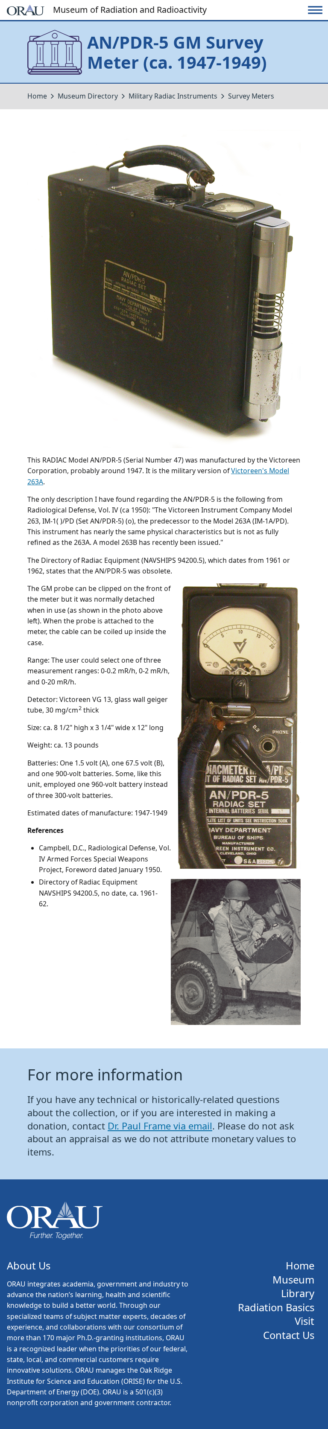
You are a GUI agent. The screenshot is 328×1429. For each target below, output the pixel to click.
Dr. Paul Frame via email (160, 1126)
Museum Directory (88, 96)
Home (37, 96)
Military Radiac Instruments (173, 96)
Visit (304, 1321)
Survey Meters (251, 96)
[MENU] (315, 10)
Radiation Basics (276, 1307)
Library (297, 1293)
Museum (293, 1280)
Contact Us (288, 1335)
